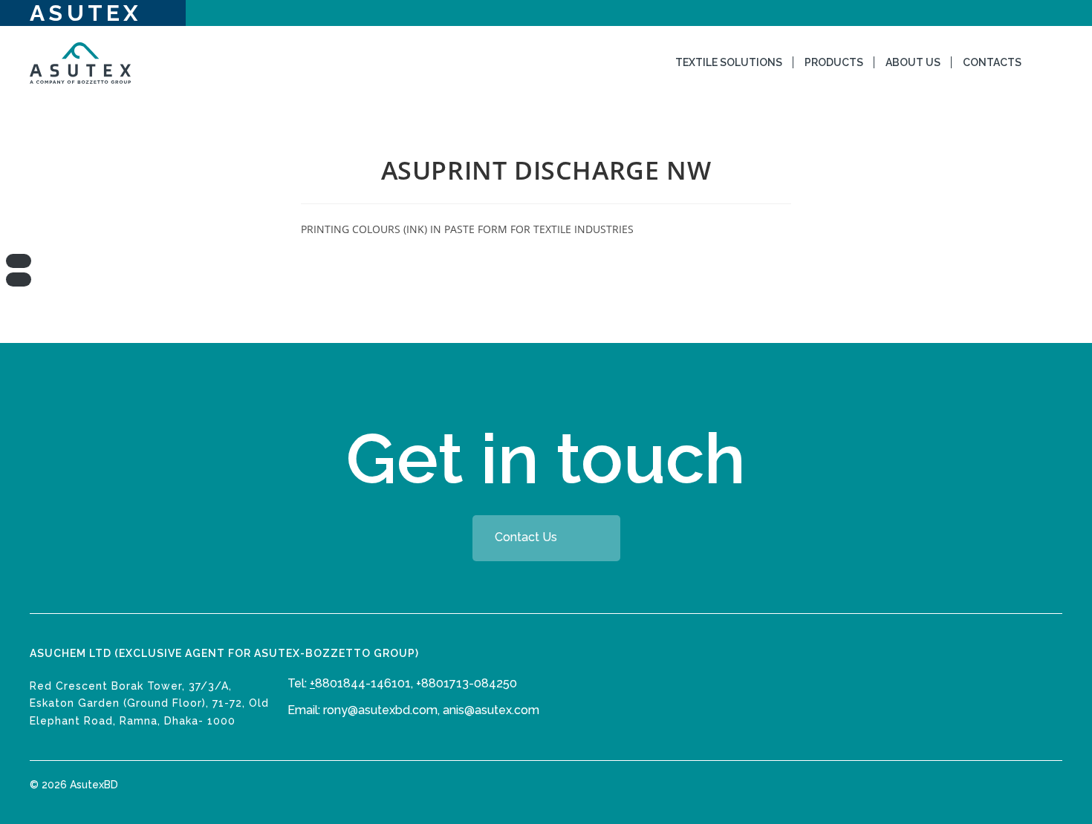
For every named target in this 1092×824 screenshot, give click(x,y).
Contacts (992, 62)
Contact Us (526, 538)
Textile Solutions (728, 62)
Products (834, 62)
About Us (912, 62)
